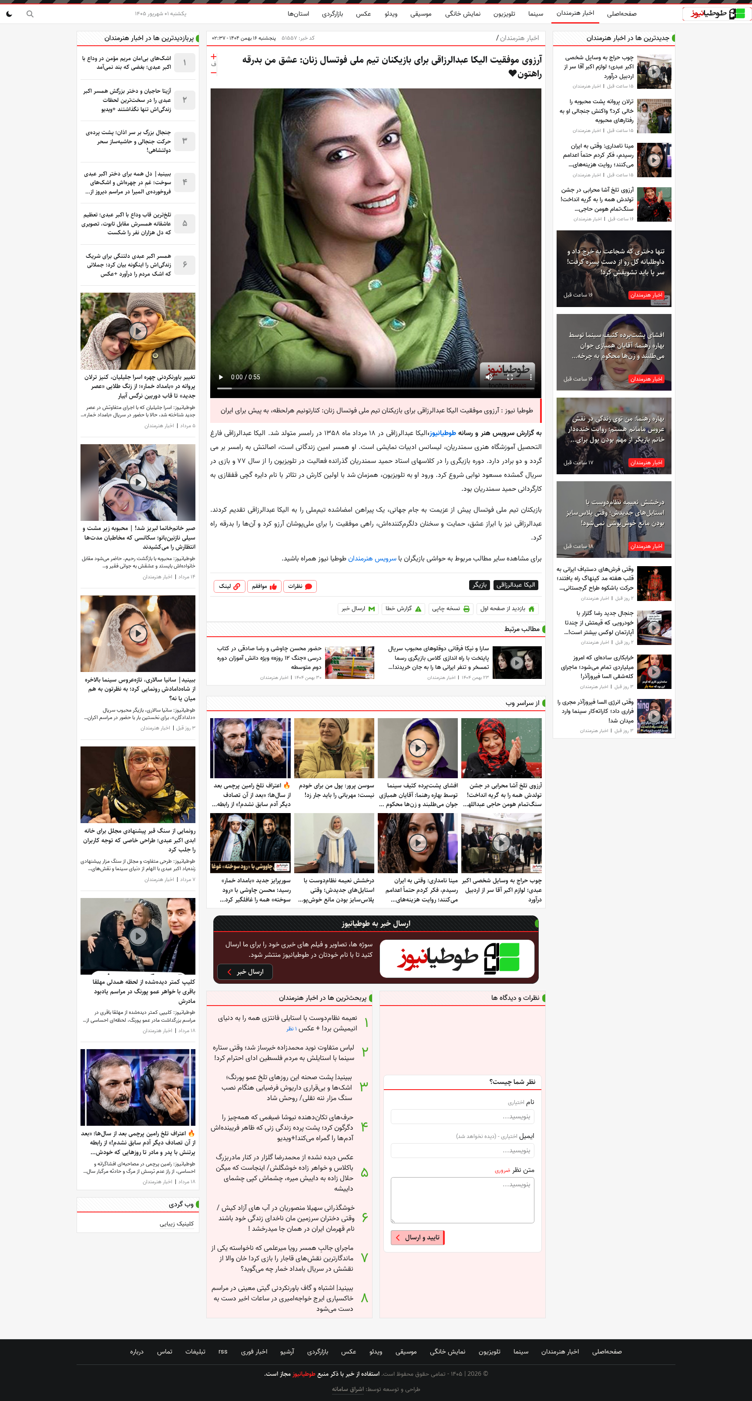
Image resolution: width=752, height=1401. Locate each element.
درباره (137, 1352)
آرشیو (287, 1352)
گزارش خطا (399, 609)
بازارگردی (332, 14)
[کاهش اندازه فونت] (213, 72)
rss (223, 1352)
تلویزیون (504, 14)
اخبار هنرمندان (575, 13)
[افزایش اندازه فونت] (213, 56)
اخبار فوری (254, 1352)
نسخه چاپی (446, 609)
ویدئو (391, 14)
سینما (535, 14)
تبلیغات (195, 1352)
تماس (164, 1352)
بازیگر (480, 585)
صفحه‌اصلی (622, 14)
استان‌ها (298, 14)
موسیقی (421, 14)
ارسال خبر (353, 609)
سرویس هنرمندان (372, 558)
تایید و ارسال (422, 1237)
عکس (363, 14)
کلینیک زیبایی (177, 1224)
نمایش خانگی (462, 14)
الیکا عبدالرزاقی (516, 585)
